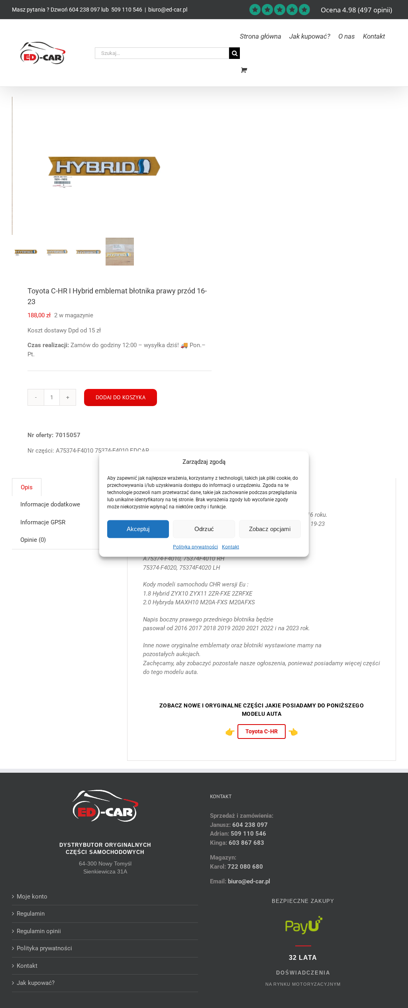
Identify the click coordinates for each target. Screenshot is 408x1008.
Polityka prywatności (195, 546)
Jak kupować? (36, 983)
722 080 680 (244, 866)
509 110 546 (126, 9)
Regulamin (31, 913)
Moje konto (32, 896)
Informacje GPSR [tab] (42, 522)
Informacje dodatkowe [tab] (50, 504)
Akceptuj (138, 528)
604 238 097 (84, 9)
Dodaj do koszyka (120, 397)
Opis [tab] (27, 487)
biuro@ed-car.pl (167, 9)
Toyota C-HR (261, 731)
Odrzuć (204, 528)
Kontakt (230, 546)
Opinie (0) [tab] (33, 539)
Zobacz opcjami (269, 528)
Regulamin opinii (39, 931)
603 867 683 (246, 842)
